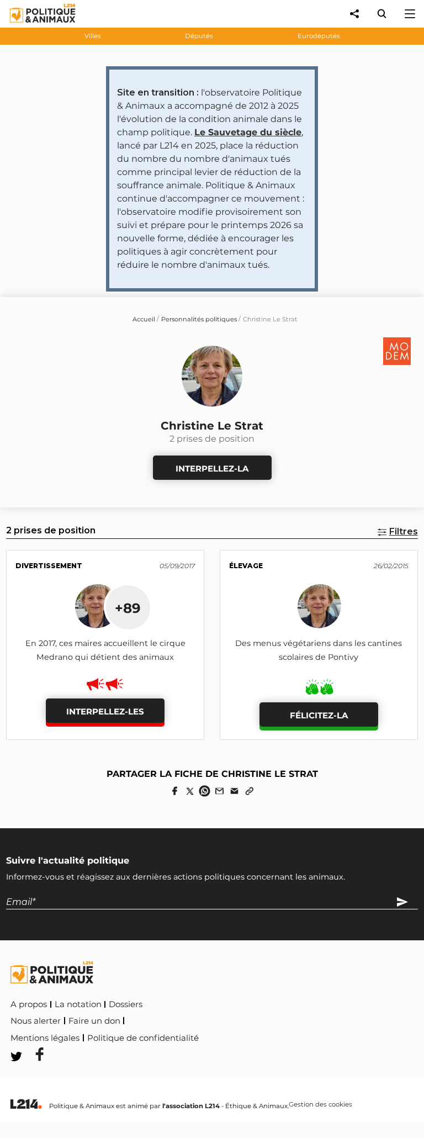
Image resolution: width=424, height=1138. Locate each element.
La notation (78, 1004)
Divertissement (48, 566)
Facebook (224, 1036)
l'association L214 (191, 1106)
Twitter (274, 1036)
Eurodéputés (319, 36)
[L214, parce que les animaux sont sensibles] (26, 1104)
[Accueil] (34, 25)
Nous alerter (35, 1021)
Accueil (143, 319)
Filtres (403, 531)
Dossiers (125, 1004)
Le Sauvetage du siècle (247, 132)
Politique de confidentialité (143, 1038)
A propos (28, 1004)
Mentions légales (45, 1038)
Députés (199, 36)
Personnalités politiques (199, 319)
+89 (128, 608)
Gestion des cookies (320, 1105)
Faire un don (94, 1021)
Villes (92, 36)
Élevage (246, 566)
